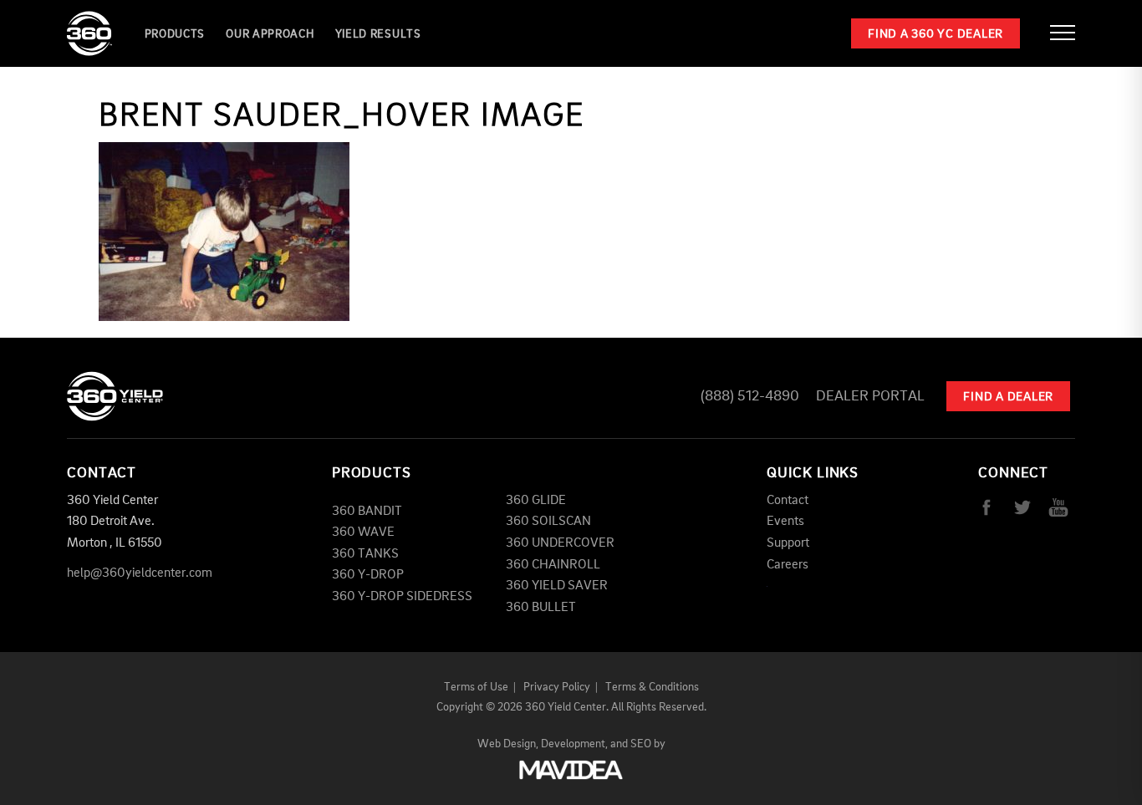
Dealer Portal (870, 396)
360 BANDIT (367, 511)
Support (788, 543)
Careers (787, 565)
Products (175, 34)
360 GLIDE (536, 500)
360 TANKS (365, 554)
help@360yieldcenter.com (139, 573)
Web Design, (507, 744)
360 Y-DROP (368, 575)
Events (785, 521)
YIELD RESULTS (378, 34)
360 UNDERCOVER (560, 543)
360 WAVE (363, 532)
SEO (640, 744)
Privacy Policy (556, 687)
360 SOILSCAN (548, 521)
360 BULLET (541, 607)
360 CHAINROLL (553, 565)
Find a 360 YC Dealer (935, 34)
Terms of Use (476, 687)
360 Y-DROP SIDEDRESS (402, 597)
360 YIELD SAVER (557, 586)
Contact (787, 500)
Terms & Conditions (652, 687)
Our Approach (270, 34)
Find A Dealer (1008, 397)
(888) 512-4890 (750, 396)
